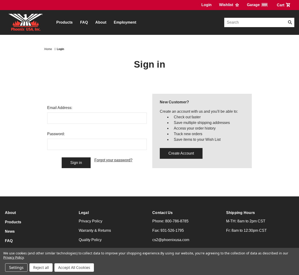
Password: (56, 134)
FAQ (84, 22)
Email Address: (59, 108)
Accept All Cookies (74, 267)
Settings (16, 267)
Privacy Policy (90, 221)
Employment (125, 22)
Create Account (181, 153)
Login (206, 5)
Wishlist (226, 5)
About (100, 22)
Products (64, 22)
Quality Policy (90, 240)
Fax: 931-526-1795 (168, 230)
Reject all (41, 267)
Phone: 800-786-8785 (170, 221)
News (10, 231)
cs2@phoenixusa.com (170, 240)
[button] (258, 5)
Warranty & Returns (95, 230)
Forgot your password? (113, 160)
